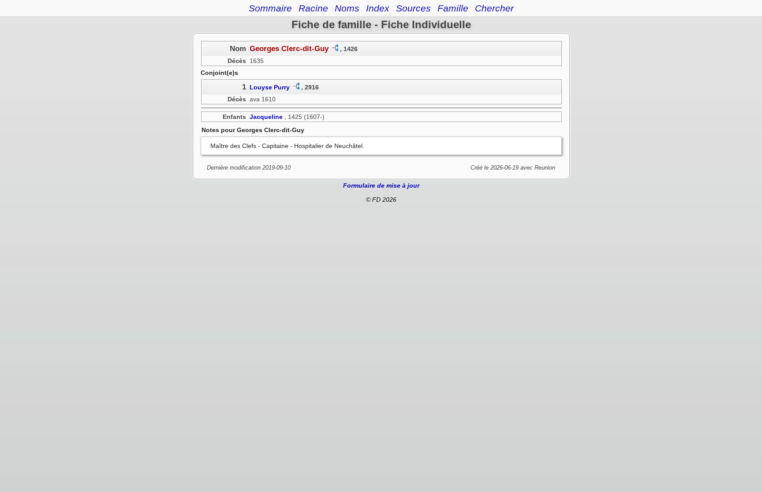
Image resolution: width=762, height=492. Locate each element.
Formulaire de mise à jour (381, 185)
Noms (347, 8)
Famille (452, 8)
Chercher (494, 8)
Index (377, 8)
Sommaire (270, 8)
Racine (313, 8)
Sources (413, 8)
